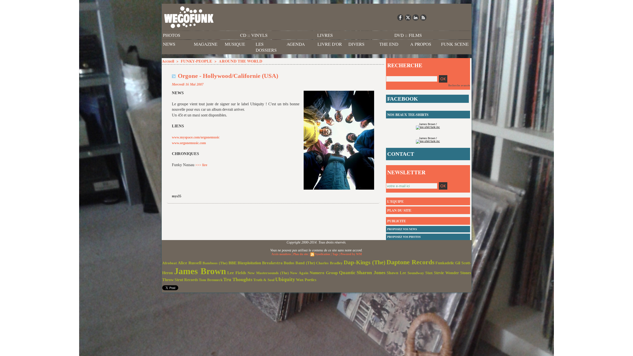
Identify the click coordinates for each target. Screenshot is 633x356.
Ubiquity (285, 279)
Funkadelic (444, 263)
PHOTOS (171, 35)
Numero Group (324, 272)
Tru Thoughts (237, 279)
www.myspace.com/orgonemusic (196, 137)
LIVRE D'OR (329, 44)
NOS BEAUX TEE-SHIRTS (408, 114)
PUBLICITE (396, 220)
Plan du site (300, 254)
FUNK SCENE (455, 44)
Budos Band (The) (299, 263)
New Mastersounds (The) (268, 273)
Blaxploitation (249, 263)
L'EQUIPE (395, 201)
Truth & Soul (263, 280)
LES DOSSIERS (266, 47)
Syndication (322, 254)
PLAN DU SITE (399, 210)
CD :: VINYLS (254, 35)
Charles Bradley (329, 263)
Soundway (415, 273)
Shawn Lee (396, 273)
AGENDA (296, 44)
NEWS (169, 44)
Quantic (347, 272)
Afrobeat (169, 263)
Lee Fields (236, 272)
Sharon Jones (371, 272)
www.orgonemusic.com (189, 143)
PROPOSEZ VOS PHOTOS (404, 237)
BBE (232, 263)
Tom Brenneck (211, 280)
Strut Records (186, 280)
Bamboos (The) (215, 263)
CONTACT (400, 154)
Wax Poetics (306, 280)
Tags (335, 254)
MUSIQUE (235, 44)
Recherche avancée (459, 85)
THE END (388, 44)
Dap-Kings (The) (364, 262)
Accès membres (281, 254)
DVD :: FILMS (408, 35)
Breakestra (272, 263)
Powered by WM (351, 254)
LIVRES (325, 35)
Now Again (299, 273)
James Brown (200, 271)
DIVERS (356, 44)
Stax (429, 273)
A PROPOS (420, 44)
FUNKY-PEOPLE (196, 61)
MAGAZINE (205, 44)
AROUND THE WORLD (240, 61)
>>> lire (201, 165)
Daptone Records (410, 262)
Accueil (168, 61)
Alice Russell (190, 263)
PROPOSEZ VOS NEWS (402, 229)
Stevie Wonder (446, 273)
